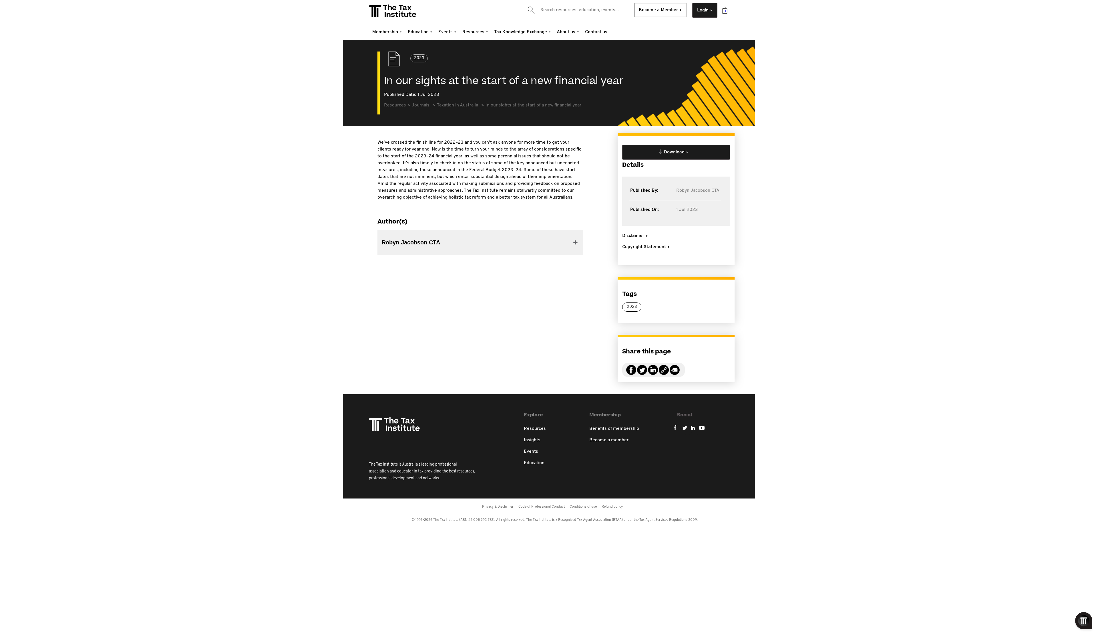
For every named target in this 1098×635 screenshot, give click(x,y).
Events (445, 32)
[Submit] (531, 10)
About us (566, 32)
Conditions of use (583, 507)
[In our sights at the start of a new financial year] (664, 373)
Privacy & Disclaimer (498, 507)
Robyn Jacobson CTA (697, 190)
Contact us (596, 32)
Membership (385, 32)
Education (418, 32)
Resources (473, 32)
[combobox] (577, 10)
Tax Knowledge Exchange (520, 32)
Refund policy (612, 507)
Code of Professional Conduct (541, 507)
